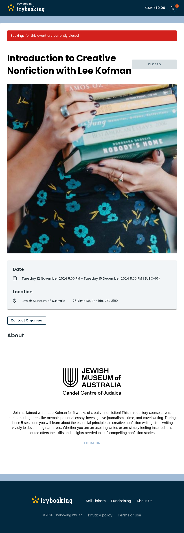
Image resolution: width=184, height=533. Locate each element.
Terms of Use (129, 515)
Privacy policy (100, 515)
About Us (144, 501)
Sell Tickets (96, 501)
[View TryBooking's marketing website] (52, 501)
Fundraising (121, 501)
